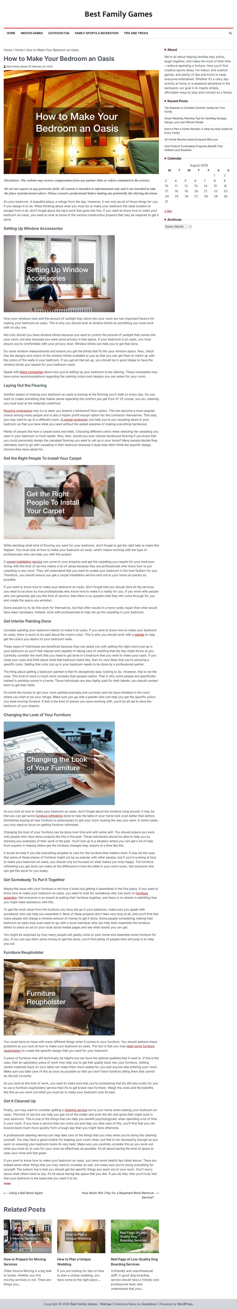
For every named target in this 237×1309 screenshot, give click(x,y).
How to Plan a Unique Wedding (74, 1261)
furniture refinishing (49, 816)
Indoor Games (32, 33)
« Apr (168, 211)
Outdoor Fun (58, 33)
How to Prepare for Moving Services (25, 1261)
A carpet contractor (74, 419)
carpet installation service (24, 562)
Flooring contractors (18, 411)
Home (11, 33)
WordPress (185, 1304)
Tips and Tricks (136, 33)
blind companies (31, 372)
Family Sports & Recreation (96, 33)
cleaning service (76, 1110)
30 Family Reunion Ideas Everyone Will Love (191, 139)
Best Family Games (119, 14)
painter (139, 634)
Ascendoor (149, 1304)
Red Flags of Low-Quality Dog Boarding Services (134, 1261)
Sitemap (105, 1304)
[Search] (230, 33)
